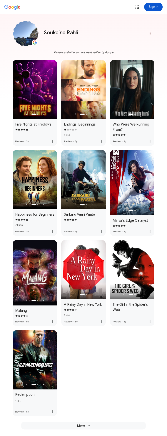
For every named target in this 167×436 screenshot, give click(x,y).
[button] (137, 7)
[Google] (12, 7)
